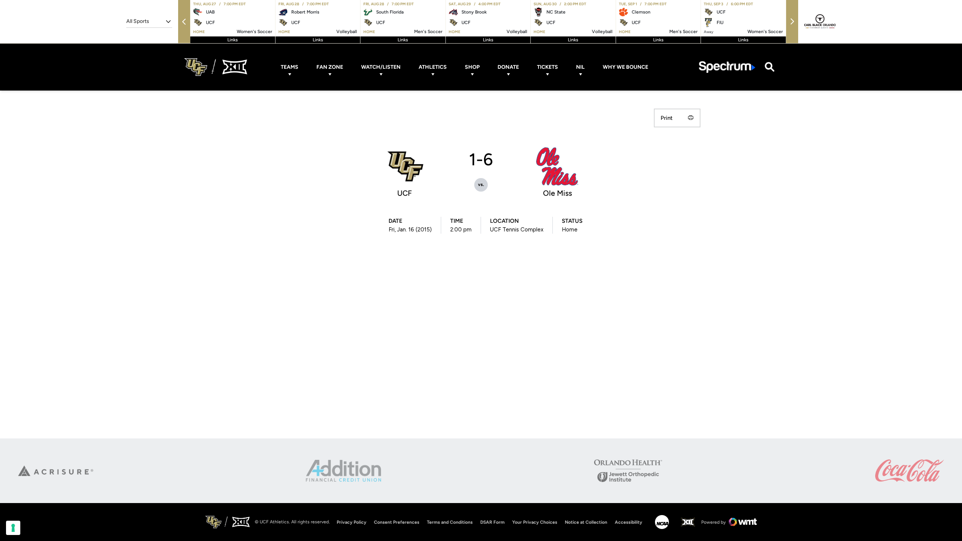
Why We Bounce (625, 67)
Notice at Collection (586, 522)
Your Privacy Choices (534, 522)
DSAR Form (492, 522)
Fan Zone (329, 67)
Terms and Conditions (450, 522)
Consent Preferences (396, 522)
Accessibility (628, 522)
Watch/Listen (381, 67)
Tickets (547, 67)
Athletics (433, 67)
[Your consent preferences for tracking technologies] (13, 528)
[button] (184, 21)
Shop (472, 67)
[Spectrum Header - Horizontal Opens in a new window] (727, 67)
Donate (508, 67)
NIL (580, 67)
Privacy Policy (351, 522)
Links (232, 39)
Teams (289, 67)
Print (667, 118)
